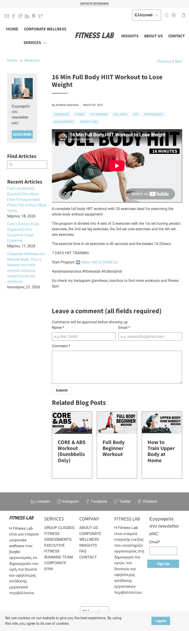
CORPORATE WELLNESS (45, 29)
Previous (164, 61)
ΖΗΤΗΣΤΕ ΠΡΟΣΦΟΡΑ (94, 4)
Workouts (32, 60)
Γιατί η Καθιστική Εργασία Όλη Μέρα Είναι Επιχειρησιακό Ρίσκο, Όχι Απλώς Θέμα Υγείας (26, 199)
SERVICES (32, 43)
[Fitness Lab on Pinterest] (35, 17)
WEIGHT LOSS (88, 121)
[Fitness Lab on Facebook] (14, 17)
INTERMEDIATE (153, 114)
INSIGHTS (130, 36)
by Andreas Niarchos (65, 105)
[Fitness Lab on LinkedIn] (28, 17)
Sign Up (163, 563)
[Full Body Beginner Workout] (117, 423)
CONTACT (176, 36)
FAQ (82, 551)
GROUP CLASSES (59, 527)
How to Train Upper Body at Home (161, 451)
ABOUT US (153, 36)
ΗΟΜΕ (12, 29)
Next (178, 61)
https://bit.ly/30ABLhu (99, 262)
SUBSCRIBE (22, 134)
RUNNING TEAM (58, 557)
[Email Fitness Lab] (8, 17)
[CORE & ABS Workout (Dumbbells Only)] (72, 423)
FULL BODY (120, 114)
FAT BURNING (98, 114)
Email (124, 327)
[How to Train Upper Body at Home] (162, 423)
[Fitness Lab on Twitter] (41, 17)
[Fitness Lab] (94, 35)
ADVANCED (61, 114)
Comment (61, 346)
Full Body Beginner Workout (114, 448)
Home (12, 60)
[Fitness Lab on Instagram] (21, 17)
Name (58, 327)
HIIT (135, 114)
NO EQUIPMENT (64, 121)
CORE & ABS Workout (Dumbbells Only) (72, 451)
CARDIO (79, 114)
